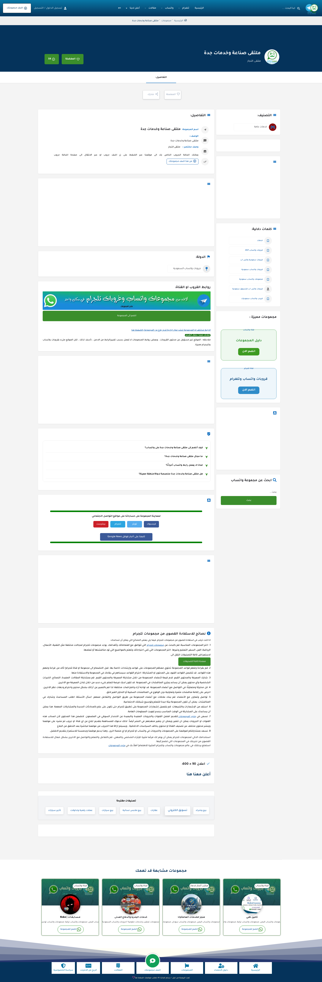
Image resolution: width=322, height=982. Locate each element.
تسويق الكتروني (179, 810)
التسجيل (39, 8)
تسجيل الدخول (54, 8)
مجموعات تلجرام (155, 645)
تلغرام (185, 8)
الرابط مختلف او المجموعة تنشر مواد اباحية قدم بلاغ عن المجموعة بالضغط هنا (171, 330)
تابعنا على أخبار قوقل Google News (126, 537)
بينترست (100, 524)
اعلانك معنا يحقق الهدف (197, 335)
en (119, 8)
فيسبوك (151, 524)
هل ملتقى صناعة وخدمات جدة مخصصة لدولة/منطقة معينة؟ (171, 474)
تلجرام (118, 524)
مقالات (152, 8)
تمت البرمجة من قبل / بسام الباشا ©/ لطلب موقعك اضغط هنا (162, 978)
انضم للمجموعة (250, 929)
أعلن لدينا (135, 8)
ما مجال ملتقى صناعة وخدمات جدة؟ (184, 456)
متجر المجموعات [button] (187, 717)
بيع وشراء (201, 810)
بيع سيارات (107, 810)
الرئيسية (199, 8)
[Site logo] (311, 8)
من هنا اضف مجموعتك (180, 161)
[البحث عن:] (264, 492)
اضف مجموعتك (15, 8)
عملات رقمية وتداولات (81, 810)
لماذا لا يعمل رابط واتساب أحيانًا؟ (184, 465)
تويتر (134, 524)
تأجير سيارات (54, 810)
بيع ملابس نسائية (132, 810)
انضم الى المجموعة (126, 316)
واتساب (169, 8)
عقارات (157, 810)
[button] (194, 661)
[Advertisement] (248, 191)
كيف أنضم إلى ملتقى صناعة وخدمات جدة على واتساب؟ (174, 448)
